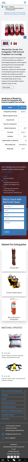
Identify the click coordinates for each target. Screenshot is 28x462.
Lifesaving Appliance (9, 407)
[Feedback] (19, 460)
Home (6, 7)
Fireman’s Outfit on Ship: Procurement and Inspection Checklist (13, 379)
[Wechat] (14, 460)
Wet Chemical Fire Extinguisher (14, 318)
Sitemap (9, 454)
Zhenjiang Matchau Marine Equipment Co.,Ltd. (13, 448)
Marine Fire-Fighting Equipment (14, 8)
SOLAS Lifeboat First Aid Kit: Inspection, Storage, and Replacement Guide (13, 356)
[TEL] (8, 460)
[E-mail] (3, 460)
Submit (7, 232)
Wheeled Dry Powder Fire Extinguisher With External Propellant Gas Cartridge (15, 13)
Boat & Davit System (9, 403)
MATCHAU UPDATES (12, 327)
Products (11, 7)
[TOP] (25, 460)
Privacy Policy (16, 454)
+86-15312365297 (8, 178)
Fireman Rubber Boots (14, 293)
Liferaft (4, 399)
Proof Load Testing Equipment (12, 391)
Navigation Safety (8, 415)
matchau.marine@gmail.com (11, 184)
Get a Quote (8, 87)
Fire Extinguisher (10, 9)
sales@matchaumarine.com (11, 182)
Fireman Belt (14, 268)
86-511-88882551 (10, 438)
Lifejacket (5, 395)
